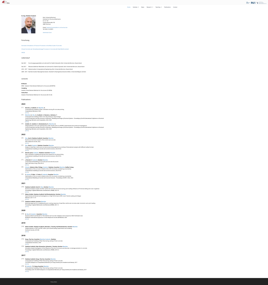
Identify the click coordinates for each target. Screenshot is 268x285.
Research (149, 7)
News (142, 7)
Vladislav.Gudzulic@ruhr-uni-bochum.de (56, 27)
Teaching (157, 7)
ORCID (23, 52)
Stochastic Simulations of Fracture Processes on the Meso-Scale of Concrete (41, 45)
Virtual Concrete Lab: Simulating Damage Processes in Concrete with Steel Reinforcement (45, 49)
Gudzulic (34, 145)
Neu (34, 115)
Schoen (27, 167)
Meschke (41, 108)
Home (128, 7)
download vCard (47, 32)
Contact (175, 7)
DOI (27, 113)
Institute (135, 7)
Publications (167, 7)
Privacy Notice (53, 282)
